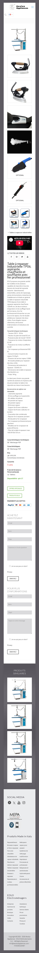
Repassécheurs (12, 842)
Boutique (10, 912)
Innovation (10, 915)
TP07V (13, 734)
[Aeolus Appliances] (19, 7)
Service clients (24, 909)
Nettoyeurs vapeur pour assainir (23, 845)
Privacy (9, 572)
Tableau (12, 474)
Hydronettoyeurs (25, 873)
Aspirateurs (23, 859)
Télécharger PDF (15, 442)
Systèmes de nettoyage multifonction (24, 853)
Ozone (22, 876)
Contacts (10, 921)
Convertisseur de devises (15, 458)
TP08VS (14, 681)
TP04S (13, 761)
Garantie (22, 918)
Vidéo (9, 918)
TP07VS (14, 708)
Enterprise (10, 904)
